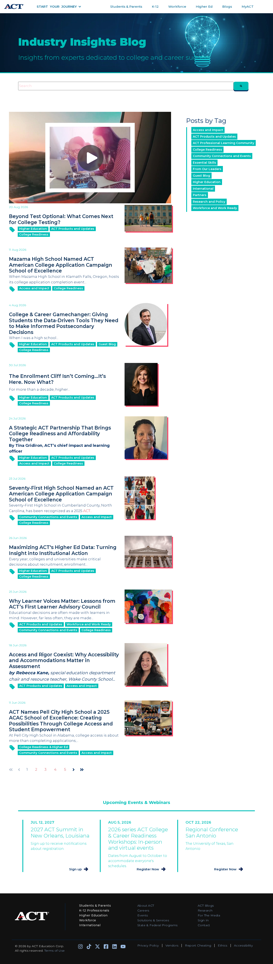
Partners (199, 195)
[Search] (241, 86)
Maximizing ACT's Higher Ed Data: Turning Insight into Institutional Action (62, 550)
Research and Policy (209, 202)
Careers (143, 910)
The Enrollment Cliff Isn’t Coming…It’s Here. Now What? (57, 379)
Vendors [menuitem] (172, 945)
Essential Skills (204, 163)
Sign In (203, 920)
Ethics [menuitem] (222, 945)
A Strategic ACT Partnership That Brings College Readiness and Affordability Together (60, 434)
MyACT (248, 6)
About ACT (145, 905)
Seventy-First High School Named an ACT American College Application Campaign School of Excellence (61, 494)
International (203, 189)
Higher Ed (204, 6)
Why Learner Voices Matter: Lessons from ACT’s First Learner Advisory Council (62, 604)
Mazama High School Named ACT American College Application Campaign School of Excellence (60, 265)
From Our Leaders (207, 169)
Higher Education (33, 229)
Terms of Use (54, 950)
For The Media (209, 915)
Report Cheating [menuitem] (198, 945)
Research (205, 910)
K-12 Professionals (94, 910)
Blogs (227, 6)
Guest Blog (107, 344)
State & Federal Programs (157, 925)
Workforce (177, 6)
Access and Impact (34, 288)
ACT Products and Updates (72, 229)
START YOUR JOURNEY (57, 6)
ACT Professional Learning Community (223, 143)
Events (142, 915)
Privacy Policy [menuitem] (148, 945)
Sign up (75, 869)
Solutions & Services (153, 920)
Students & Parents (126, 6)
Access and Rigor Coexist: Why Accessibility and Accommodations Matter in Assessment (64, 660)
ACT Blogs (206, 905)
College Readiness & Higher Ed (43, 747)
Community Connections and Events (48, 517)
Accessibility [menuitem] (243, 945)
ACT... (87, 511)
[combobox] (126, 86)
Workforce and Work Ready (89, 624)
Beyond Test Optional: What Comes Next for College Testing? (61, 219)
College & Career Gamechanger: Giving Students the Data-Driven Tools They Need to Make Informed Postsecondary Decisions (63, 323)
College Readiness (33, 234)
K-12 (155, 6)
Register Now (148, 869)
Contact (204, 925)
